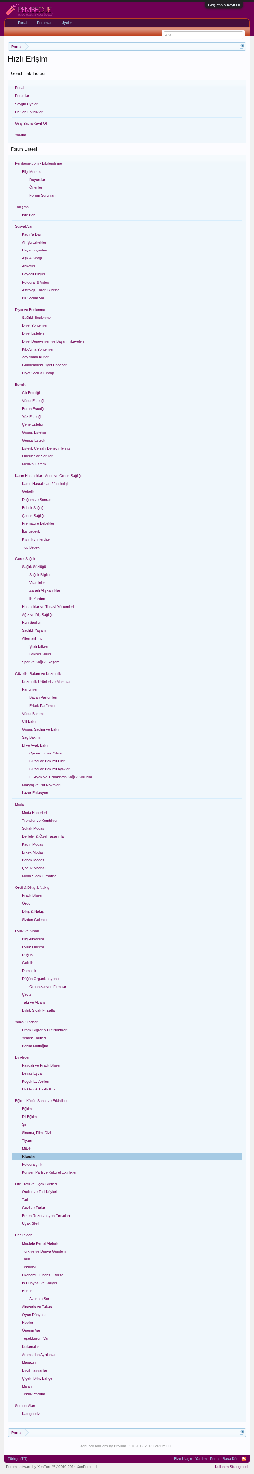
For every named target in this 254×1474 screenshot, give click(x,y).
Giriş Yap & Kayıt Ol (224, 5)
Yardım (20, 135)
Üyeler (67, 23)
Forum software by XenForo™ (52, 1467)
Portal (19, 88)
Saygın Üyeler (26, 104)
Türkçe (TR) (18, 1459)
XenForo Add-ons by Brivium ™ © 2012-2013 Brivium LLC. (127, 1446)
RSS (244, 1459)
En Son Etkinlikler (29, 112)
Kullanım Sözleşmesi (231, 1467)
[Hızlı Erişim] (242, 46)
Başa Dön (230, 1459)
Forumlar (22, 96)
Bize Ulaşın (183, 1459)
